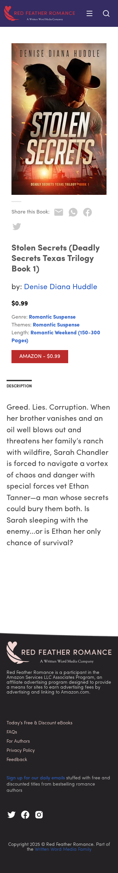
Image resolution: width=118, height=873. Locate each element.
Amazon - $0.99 (39, 356)
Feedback (17, 759)
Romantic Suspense (52, 317)
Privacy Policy (21, 750)
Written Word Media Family (63, 849)
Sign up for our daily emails (36, 778)
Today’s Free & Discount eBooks (39, 723)
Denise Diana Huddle (60, 287)
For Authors (18, 741)
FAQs (12, 732)
